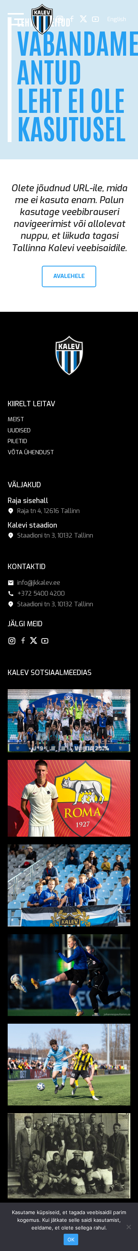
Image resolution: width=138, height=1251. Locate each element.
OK (71, 1239)
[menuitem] (117, 19)
